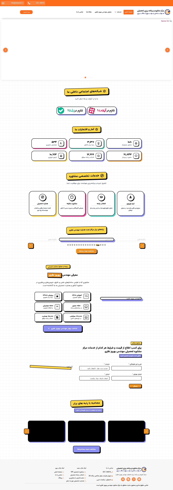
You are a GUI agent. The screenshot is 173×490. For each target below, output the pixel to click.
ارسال (135, 386)
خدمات (119, 12)
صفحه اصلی (128, 12)
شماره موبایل (137, 374)
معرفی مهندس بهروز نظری (103, 12)
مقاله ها (89, 12)
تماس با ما (79, 12)
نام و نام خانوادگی (135, 364)
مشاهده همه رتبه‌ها (86, 251)
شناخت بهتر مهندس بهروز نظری (64, 328)
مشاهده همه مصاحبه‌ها (86, 449)
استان (106, 374)
